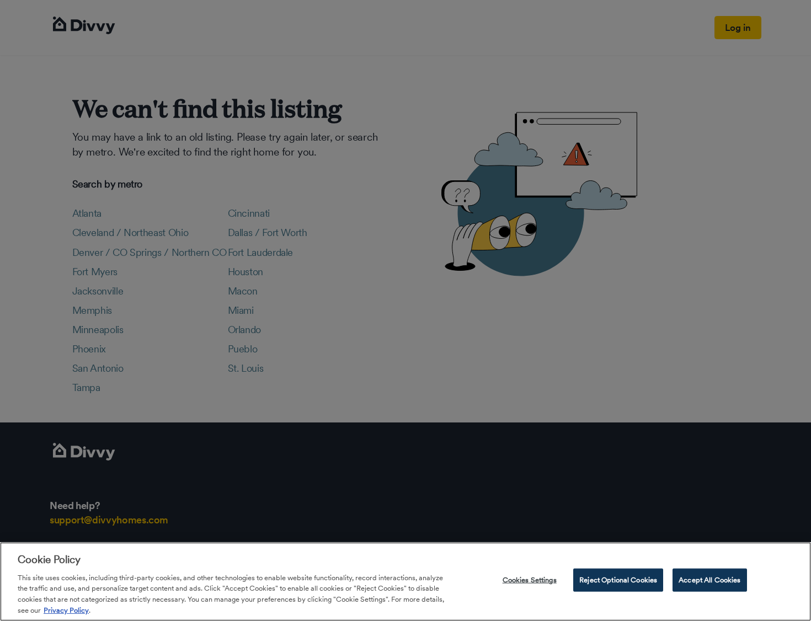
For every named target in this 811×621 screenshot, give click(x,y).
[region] (405, 581)
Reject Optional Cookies (618, 580)
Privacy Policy (66, 610)
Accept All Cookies (709, 580)
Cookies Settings (530, 580)
